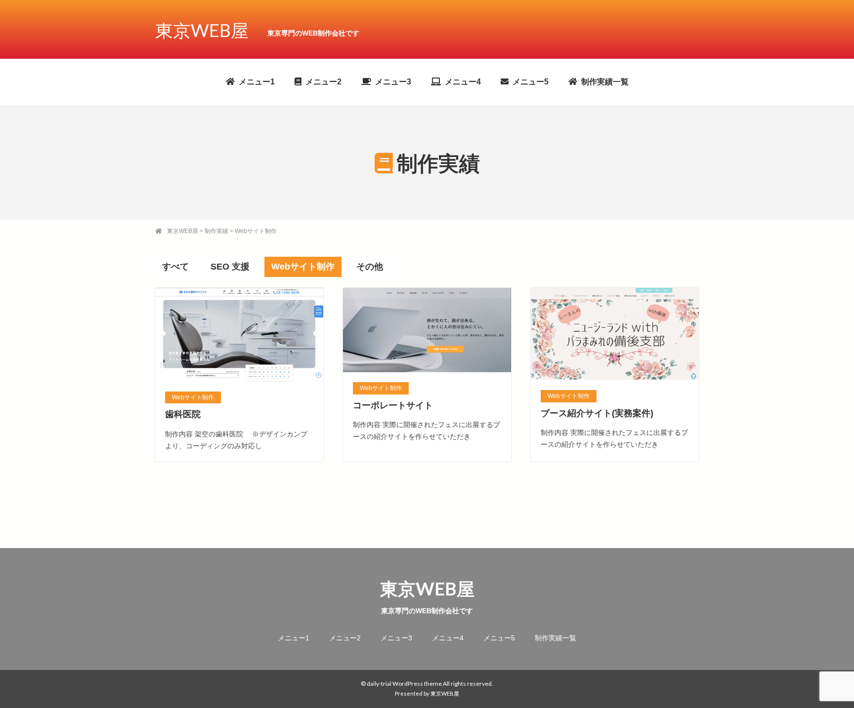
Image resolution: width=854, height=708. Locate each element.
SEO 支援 (230, 267)
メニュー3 (393, 82)
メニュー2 (323, 82)
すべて (175, 267)
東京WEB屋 (202, 30)
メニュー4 (463, 82)
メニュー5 (530, 82)
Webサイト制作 (303, 267)
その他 (369, 267)
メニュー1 (257, 82)
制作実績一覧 (605, 82)
